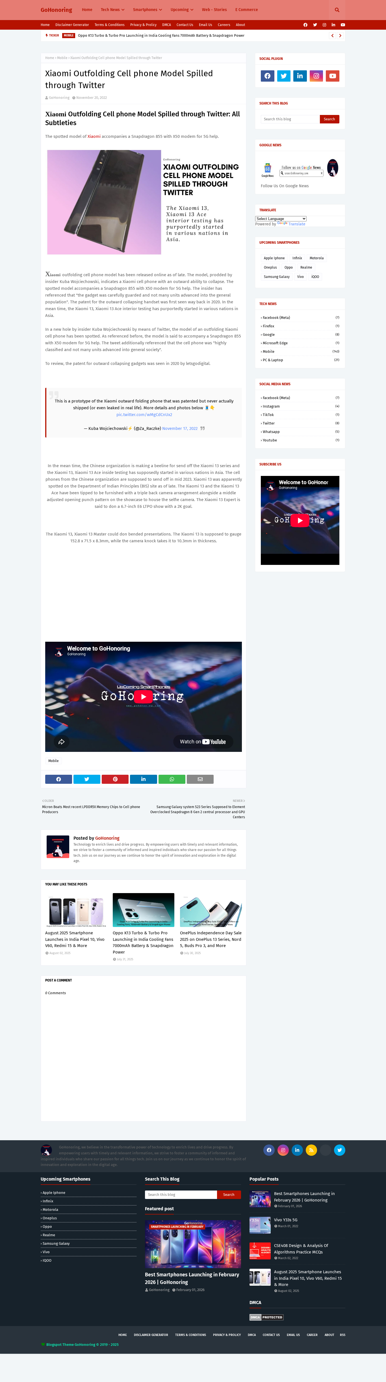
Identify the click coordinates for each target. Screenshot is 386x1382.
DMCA (166, 25)
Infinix (297, 258)
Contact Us (185, 25)
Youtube (301, 440)
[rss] (311, 1150)
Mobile (62, 58)
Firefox (301, 326)
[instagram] (324, 25)
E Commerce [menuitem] (246, 9)
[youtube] (342, 25)
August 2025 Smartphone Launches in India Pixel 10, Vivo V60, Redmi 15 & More (75, 939)
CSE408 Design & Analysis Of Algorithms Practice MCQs (301, 1249)
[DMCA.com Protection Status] (267, 1319)
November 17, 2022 (180, 428)
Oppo (289, 267)
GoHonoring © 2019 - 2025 (97, 1344)
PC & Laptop (301, 360)
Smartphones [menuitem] (145, 9)
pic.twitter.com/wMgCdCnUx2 (144, 414)
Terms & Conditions (110, 25)
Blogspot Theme (60, 1344)
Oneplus (270, 267)
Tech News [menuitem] (110, 9)
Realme (306, 267)
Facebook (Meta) (301, 317)
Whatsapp (301, 432)
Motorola (317, 258)
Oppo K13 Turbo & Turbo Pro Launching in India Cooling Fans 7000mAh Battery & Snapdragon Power (161, 35)
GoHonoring (56, 9)
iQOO (315, 277)
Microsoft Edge (301, 343)
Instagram (301, 406)
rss (342, 1335)
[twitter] (315, 25)
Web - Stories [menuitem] (214, 9)
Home (45, 25)
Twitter (301, 423)
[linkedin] (333, 25)
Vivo (300, 277)
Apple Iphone (274, 258)
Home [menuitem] (87, 9)
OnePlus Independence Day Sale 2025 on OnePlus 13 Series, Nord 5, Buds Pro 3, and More (211, 939)
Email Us (205, 25)
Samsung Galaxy (277, 277)
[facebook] (305, 25)
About (240, 25)
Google (301, 334)
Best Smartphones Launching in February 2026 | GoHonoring (192, 1278)
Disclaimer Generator (72, 25)
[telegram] (325, 1150)
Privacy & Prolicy (143, 25)
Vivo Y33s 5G (285, 1219)
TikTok (301, 415)
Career (312, 1335)
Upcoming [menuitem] (180, 9)
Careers (224, 25)
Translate (297, 224)
